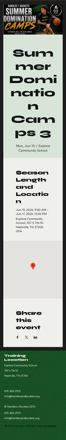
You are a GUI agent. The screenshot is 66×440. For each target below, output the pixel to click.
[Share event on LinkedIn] (35, 337)
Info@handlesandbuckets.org (22, 396)
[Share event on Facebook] (17, 337)
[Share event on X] (26, 337)
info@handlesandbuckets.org (21, 418)
